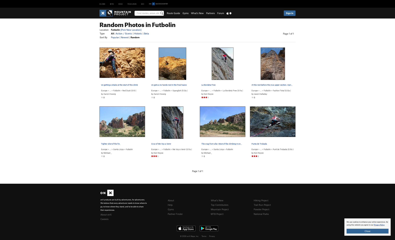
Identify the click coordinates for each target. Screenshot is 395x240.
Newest (125, 37)
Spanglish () (180, 90)
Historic (138, 33)
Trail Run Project (262, 204)
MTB (112, 4)
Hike (120, 4)
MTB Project (217, 214)
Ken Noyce (208, 94)
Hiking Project (261, 200)
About (171, 200)
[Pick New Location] (131, 29)
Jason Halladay (260, 94)
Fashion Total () (282, 90)
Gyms (186, 13)
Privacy (212, 236)
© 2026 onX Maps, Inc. (189, 236)
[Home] (117, 13)
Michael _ (108, 153)
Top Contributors (219, 204)
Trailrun (132, 4)
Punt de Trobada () (283, 149)
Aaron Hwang (110, 94)
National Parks (261, 214)
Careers (104, 219)
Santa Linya (118, 149)
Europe (104, 90)
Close (367, 231)
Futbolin (116, 90)
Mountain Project (220, 209)
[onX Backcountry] (158, 3)
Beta (146, 33)
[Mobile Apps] (229, 13)
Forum (220, 13)
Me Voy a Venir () (182, 149)
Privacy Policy (379, 225)
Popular (115, 37)
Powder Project (261, 209)
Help (170, 204)
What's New (197, 13)
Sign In (289, 13)
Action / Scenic (124, 33)
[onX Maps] (107, 195)
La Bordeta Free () (233, 90)
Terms (204, 236)
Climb (102, 4)
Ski (142, 4)
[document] (368, 227)
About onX (106, 214)
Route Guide (173, 13)
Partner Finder (175, 214)
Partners (210, 13)
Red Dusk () (129, 90)
